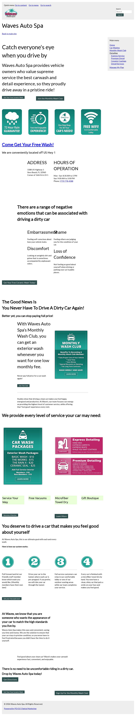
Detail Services (117, 64)
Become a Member (10, 515)
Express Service (118, 56)
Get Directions (10, 679)
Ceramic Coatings (118, 61)
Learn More (61, 516)
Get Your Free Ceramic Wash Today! (19, 282)
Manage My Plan (117, 67)
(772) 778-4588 (66, 181)
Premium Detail (118, 58)
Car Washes (115, 48)
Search (118, 9)
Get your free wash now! (11, 599)
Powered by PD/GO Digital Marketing (20, 708)
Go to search (45, 5)
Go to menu (34, 5)
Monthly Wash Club (118, 50)
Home (112, 45)
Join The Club (23, 386)
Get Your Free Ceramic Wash (13, 97)
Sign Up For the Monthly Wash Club (72, 693)
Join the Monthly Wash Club (50, 98)
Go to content (21, 5)
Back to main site (9, 34)
